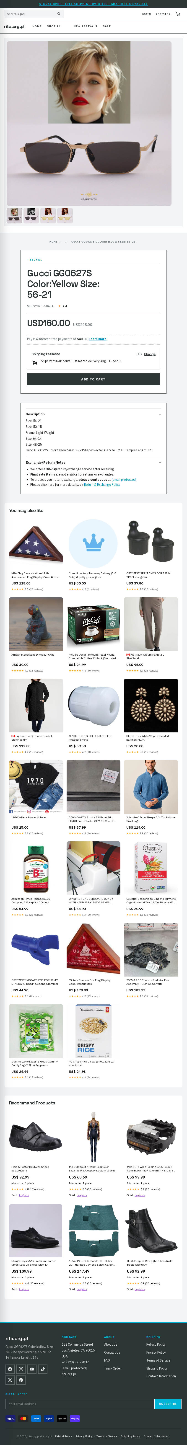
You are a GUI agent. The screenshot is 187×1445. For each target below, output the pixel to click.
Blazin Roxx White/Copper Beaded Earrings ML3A (147, 737)
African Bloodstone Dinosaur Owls (33, 654)
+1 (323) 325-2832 (75, 1362)
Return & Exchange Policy (102, 485)
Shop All (55, 26)
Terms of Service (158, 1360)
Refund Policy (156, 1344)
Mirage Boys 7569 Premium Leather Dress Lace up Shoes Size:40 (33, 1262)
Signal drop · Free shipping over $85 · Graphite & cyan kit (93, 4)
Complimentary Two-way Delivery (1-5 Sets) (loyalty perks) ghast (92, 575)
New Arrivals (85, 26)
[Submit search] (59, 14)
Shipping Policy (157, 1368)
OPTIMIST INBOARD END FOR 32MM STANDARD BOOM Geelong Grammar (34, 981)
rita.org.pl (14, 26)
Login (146, 14)
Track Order (112, 1368)
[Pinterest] (21, 1380)
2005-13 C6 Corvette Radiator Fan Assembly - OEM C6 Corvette (147, 981)
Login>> (24, 1195)
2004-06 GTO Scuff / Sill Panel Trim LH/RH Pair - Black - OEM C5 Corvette (92, 819)
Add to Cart (93, 379)
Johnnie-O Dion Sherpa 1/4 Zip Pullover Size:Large (151, 819)
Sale (107, 26)
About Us (110, 1344)
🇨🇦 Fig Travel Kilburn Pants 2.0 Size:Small (145, 656)
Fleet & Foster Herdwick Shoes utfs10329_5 (30, 1168)
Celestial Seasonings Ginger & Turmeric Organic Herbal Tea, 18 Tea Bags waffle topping (151, 901)
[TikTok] (42, 1369)
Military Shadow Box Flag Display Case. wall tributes (90, 981)
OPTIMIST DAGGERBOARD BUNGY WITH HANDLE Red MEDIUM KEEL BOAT (91, 901)
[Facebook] (10, 1369)
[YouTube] (31, 1369)
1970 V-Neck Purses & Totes (29, 817)
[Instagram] (21, 1369)
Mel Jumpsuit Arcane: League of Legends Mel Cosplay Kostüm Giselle (92, 1168)
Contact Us (112, 1352)
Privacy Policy (156, 1352)
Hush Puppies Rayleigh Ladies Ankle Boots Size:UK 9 (149, 1262)
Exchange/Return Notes (45, 462)
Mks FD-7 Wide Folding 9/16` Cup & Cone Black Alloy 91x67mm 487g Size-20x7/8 (151, 1169)
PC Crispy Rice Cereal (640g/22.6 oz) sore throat (91, 1063)
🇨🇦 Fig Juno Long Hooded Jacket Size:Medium (31, 737)
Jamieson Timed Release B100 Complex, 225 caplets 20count (30, 900)
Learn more (97, 339)
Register (163, 14)
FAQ (107, 1360)
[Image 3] (48, 215)
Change (150, 354)
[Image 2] (31, 215)
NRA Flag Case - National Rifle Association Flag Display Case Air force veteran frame (36, 575)
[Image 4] (65, 215)
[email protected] (124, 480)
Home (37, 26)
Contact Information (161, 1376)
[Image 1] (14, 215)
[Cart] (178, 14)
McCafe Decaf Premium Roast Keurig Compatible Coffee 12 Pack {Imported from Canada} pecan (92, 657)
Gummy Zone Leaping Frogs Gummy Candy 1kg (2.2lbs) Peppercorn (34, 1063)
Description (35, 414)
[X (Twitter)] (10, 1380)
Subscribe (168, 1404)
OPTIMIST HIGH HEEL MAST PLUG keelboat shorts (90, 737)
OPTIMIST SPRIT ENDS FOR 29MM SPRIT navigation (148, 575)
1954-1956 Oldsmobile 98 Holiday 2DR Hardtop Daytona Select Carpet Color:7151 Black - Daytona (91, 1263)
